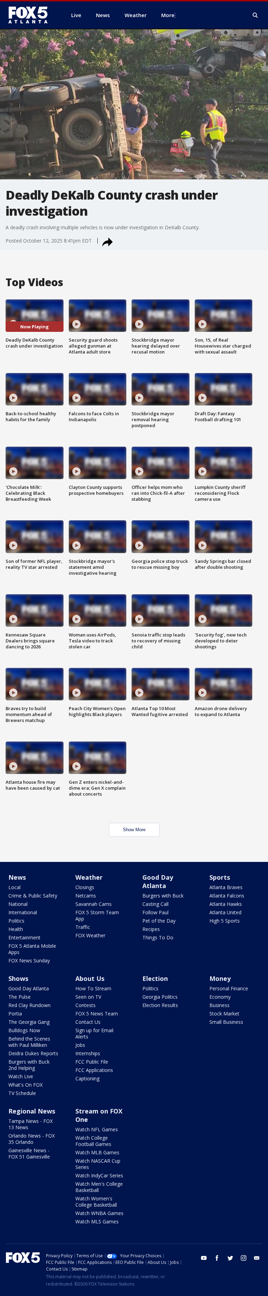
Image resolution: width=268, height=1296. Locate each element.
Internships (87, 1053)
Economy (220, 996)
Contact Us (87, 1022)
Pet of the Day (159, 920)
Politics (16, 920)
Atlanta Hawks (225, 904)
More (167, 15)
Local (14, 887)
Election (155, 978)
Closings (84, 887)
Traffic (82, 927)
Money (220, 978)
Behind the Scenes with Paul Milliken (29, 1041)
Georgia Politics (160, 996)
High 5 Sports (224, 920)
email (256, 1258)
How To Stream (93, 988)
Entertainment (24, 937)
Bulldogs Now (24, 1030)
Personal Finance (228, 988)
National (18, 904)
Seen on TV (88, 996)
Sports (219, 877)
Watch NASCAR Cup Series (97, 1163)
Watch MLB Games (97, 1152)
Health (15, 929)
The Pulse (19, 996)
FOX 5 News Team (96, 1013)
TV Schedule (22, 1093)
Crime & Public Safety (32, 895)
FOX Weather (90, 935)
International (22, 912)
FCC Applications (94, 1070)
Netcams (85, 895)
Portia (15, 1013)
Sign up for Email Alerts (94, 1033)
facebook (217, 1258)
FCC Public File (91, 1061)
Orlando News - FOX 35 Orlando (31, 1138)
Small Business (226, 1022)
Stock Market (224, 1013)
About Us (89, 978)
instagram (243, 1258)
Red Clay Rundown (29, 1005)
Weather (89, 877)
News (17, 877)
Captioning (87, 1078)
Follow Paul (155, 912)
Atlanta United (225, 912)
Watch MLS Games (97, 1221)
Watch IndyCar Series (99, 1175)
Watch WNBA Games (99, 1213)
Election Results (160, 1005)
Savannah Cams (93, 904)
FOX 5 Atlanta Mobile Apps (32, 949)
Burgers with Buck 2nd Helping (29, 1064)
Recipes (151, 929)
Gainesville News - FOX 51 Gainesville (29, 1153)
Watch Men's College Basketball (99, 1186)
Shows (18, 978)
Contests (85, 1005)
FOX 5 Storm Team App (97, 915)
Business (219, 1005)
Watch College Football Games (93, 1140)
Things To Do (157, 937)
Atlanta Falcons (226, 895)
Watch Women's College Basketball (96, 1201)
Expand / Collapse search (255, 15)
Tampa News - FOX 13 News (30, 1124)
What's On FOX (25, 1084)
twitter (230, 1258)
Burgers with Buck (163, 895)
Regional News (31, 1111)
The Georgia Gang (29, 1022)
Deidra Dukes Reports (33, 1053)
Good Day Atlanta (157, 881)
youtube (203, 1258)
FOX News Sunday (29, 960)
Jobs (80, 1045)
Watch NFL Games (96, 1129)
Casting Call (155, 904)
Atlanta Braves (226, 887)
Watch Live (20, 1076)
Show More (134, 829)
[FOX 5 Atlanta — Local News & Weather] (31, 15)
